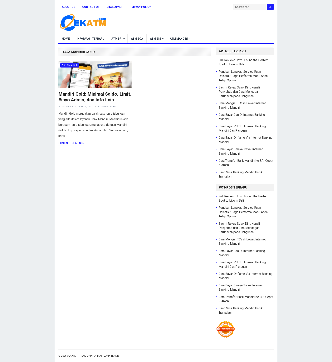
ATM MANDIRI (179, 38)
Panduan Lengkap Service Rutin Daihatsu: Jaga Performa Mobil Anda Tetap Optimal (243, 76)
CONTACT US (91, 6)
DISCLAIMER (114, 6)
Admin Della (65, 106)
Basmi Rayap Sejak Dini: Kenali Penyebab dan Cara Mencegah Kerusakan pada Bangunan (239, 92)
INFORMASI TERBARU (90, 38)
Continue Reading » (71, 143)
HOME (66, 38)
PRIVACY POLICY (140, 6)
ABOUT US (68, 6)
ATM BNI (155, 38)
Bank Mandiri (70, 65)
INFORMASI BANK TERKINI (105, 355)
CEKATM (71, 355)
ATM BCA (137, 38)
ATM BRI (116, 38)
